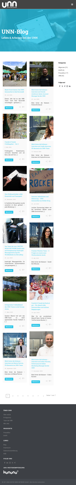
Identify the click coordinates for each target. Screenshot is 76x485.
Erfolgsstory (7, 417)
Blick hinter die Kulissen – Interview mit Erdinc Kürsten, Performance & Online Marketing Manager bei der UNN (41, 364)
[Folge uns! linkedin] (7, 463)
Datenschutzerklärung (10, 450)
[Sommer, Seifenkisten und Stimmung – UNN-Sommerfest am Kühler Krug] (41, 180)
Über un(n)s (7, 414)
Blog (4, 445)
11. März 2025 (9, 312)
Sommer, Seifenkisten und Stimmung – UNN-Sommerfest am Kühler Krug (40, 199)
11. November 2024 (37, 371)
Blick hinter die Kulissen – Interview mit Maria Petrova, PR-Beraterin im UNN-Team (14, 363)
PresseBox (61, 73)
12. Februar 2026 (36, 151)
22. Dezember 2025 (10, 199)
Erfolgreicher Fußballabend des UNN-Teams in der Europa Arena (14, 307)
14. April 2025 (35, 312)
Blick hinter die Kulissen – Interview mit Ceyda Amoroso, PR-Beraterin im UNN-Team (41, 146)
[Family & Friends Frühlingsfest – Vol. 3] (15, 126)
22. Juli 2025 (35, 204)
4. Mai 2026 (8, 147)
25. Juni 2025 (9, 258)
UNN (59, 76)
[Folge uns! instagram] (10, 463)
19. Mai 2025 (35, 258)
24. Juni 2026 (35, 99)
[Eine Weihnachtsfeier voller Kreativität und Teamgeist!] (15, 178)
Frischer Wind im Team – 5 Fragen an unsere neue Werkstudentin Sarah (40, 253)
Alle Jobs (6, 423)
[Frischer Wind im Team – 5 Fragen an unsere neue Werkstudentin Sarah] (41, 235)
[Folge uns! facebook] (5, 463)
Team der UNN (7, 420)
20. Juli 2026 (8, 95)
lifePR (60, 70)
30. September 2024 (10, 368)
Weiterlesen (9, 107)
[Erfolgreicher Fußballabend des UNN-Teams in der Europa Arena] (15, 289)
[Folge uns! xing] (15, 463)
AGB (4, 453)
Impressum (7, 448)
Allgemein (61, 67)
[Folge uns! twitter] (12, 463)
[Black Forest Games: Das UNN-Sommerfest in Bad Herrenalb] (15, 74)
